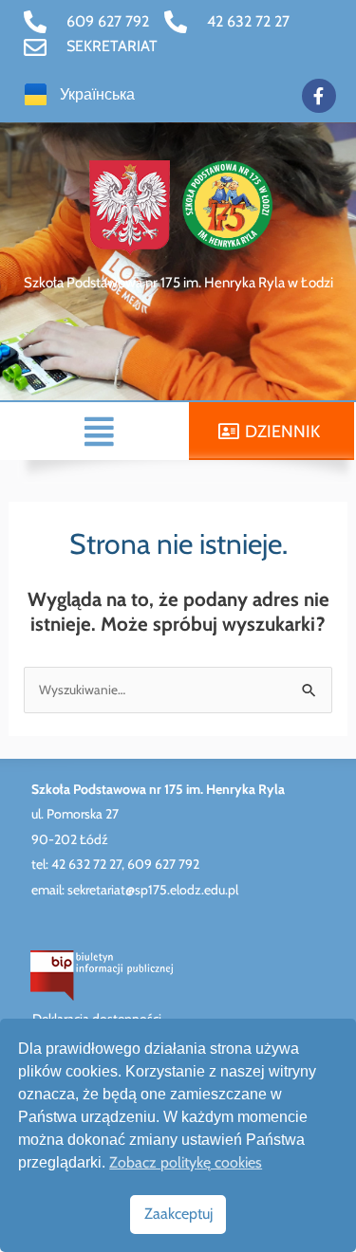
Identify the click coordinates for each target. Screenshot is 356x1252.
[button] (99, 431)
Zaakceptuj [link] (178, 1214)
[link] (86, 21)
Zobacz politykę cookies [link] (185, 1162)
